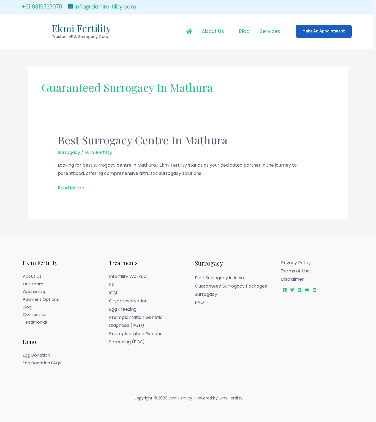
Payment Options (41, 299)
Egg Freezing (123, 309)
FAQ (199, 302)
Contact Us (35, 314)
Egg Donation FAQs (42, 363)
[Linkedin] (314, 290)
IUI (111, 285)
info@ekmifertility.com (105, 6)
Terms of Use (295, 271)
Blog (244, 31)
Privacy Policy (296, 263)
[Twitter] (292, 290)
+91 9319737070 (41, 6)
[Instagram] (299, 290)
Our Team (33, 284)
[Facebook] (284, 290)
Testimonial (35, 322)
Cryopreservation (128, 301)
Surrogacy (69, 152)
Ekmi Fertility (81, 28)
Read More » (71, 187)
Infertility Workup (127, 276)
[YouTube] (307, 290)
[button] (324, 31)
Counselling (35, 291)
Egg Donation (36, 355)
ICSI (113, 293)
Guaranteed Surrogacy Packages (231, 286)
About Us (213, 31)
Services (270, 31)
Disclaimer (292, 279)
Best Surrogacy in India (219, 278)
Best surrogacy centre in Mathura (143, 140)
